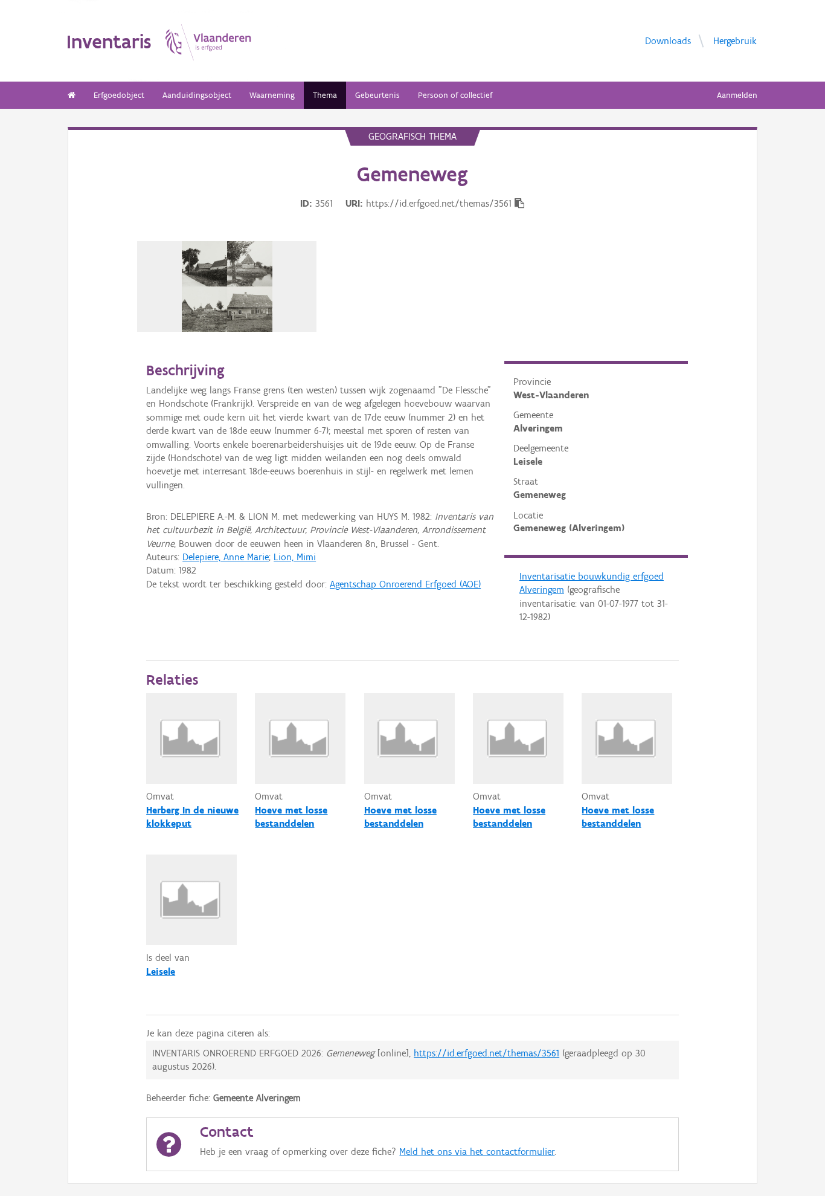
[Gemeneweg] (227, 286)
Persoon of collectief (455, 95)
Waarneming (272, 95)
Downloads (668, 40)
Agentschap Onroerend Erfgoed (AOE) (405, 584)
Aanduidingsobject (196, 95)
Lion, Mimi (295, 557)
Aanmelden (737, 95)
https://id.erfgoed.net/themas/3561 (486, 1053)
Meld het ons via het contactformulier (476, 1151)
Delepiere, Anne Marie (225, 557)
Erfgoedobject (119, 95)
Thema (325, 95)
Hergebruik (735, 40)
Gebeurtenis (377, 95)
